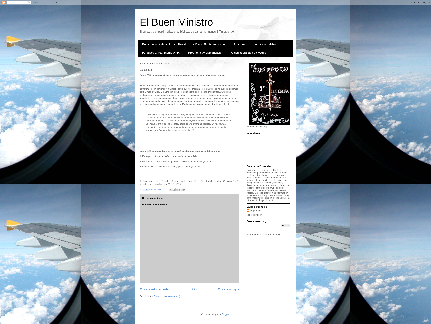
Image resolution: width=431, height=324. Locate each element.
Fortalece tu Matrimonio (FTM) (161, 52)
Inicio (193, 289)
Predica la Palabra (264, 44)
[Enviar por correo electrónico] (170, 189)
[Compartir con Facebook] (180, 189)
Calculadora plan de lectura (248, 52)
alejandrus (255, 210)
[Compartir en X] (177, 189)
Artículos (239, 44)
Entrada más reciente (154, 289)
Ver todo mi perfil (255, 215)
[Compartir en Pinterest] (183, 189)
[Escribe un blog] (174, 189)
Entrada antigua (228, 289)
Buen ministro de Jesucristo (263, 234)
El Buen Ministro (176, 22)
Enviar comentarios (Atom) (167, 296)
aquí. (271, 200)
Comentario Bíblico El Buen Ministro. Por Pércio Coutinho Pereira (184, 44)
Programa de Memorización (205, 52)
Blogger (225, 314)
